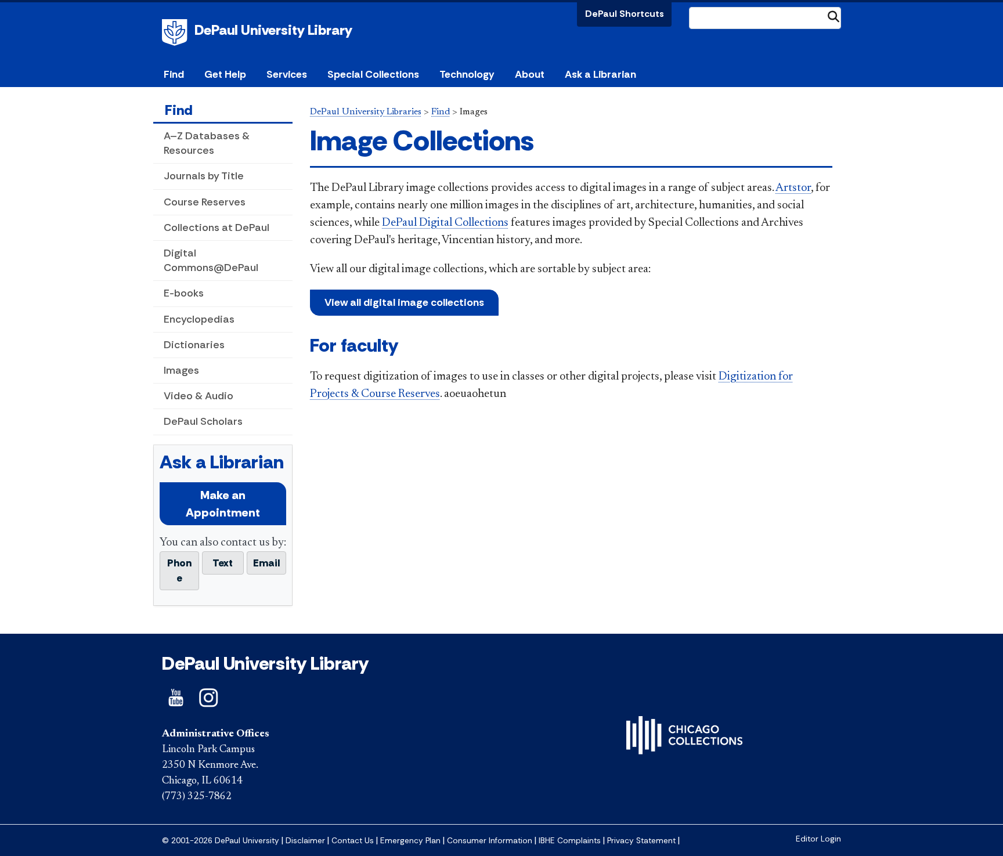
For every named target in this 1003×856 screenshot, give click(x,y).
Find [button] (174, 74)
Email (266, 563)
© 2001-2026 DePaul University (220, 841)
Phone (179, 570)
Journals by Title (204, 176)
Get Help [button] (225, 74)
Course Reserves (205, 202)
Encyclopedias (199, 319)
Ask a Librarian (600, 74)
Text (222, 563)
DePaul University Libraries (365, 112)
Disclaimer (305, 841)
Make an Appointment (223, 503)
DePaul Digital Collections (445, 223)
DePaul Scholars (203, 421)
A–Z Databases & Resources (207, 143)
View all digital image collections (404, 302)
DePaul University (176, 32)
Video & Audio (198, 396)
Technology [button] (466, 74)
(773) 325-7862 (197, 797)
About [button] (529, 74)
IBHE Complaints (570, 841)
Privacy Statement (641, 841)
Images (181, 370)
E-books (184, 293)
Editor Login (818, 839)
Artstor (793, 188)
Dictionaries (194, 345)
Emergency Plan (410, 841)
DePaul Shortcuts (624, 14)
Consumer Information (489, 841)
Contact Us (352, 841)
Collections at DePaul (216, 227)
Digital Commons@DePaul (211, 260)
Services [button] (286, 74)
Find (178, 110)
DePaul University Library (273, 30)
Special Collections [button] (373, 74)
